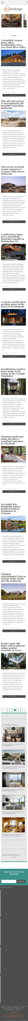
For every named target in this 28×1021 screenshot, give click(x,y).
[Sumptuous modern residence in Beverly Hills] (0, 961)
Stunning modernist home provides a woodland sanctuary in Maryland (12, 440)
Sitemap (18, 1010)
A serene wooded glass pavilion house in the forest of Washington (13, 304)
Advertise (9, 1007)
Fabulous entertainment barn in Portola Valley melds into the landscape (13, 577)
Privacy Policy (19, 1008)
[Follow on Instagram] (21, 1016)
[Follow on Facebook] (5, 1016)
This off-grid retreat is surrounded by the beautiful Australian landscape (12, 104)
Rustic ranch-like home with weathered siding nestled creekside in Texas (13, 646)
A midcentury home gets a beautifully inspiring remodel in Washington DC (12, 237)
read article (13, 95)
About (3, 1007)
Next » (23, 710)
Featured (4, 21)
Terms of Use (10, 1010)
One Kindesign (7, 92)
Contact (23, 1007)
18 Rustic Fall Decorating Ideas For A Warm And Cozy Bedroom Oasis (10, 24)
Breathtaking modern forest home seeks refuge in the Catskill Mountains (13, 372)
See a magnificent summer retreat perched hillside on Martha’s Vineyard (13, 790)
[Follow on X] (11, 1016)
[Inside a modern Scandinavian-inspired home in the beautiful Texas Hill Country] (0, 904)
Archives (16, 1007)
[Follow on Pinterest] (16, 1016)
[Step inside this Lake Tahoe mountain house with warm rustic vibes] (0, 990)
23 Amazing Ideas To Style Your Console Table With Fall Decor (12, 745)
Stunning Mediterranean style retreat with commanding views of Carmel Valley (13, 835)
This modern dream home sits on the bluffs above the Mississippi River (13, 812)
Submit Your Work (8, 1008)
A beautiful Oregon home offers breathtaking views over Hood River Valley (13, 43)
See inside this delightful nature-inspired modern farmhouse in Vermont (11, 508)
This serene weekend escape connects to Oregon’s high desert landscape (12, 170)
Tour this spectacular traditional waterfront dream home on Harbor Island (13, 767)
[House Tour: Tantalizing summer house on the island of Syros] (0, 932)
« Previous (4, 710)
